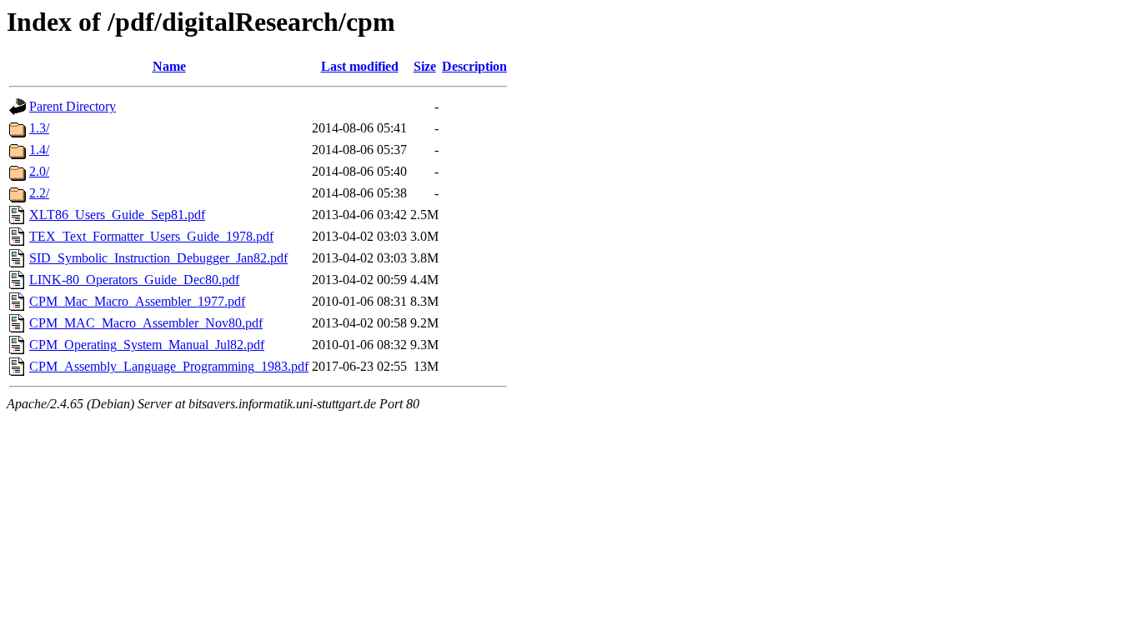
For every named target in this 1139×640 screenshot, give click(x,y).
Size (425, 66)
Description (474, 66)
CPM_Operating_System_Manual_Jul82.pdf (146, 345)
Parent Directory (72, 106)
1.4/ (39, 149)
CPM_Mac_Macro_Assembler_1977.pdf (137, 301)
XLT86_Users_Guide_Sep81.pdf (117, 215)
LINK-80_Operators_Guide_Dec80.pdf (134, 279)
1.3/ (39, 128)
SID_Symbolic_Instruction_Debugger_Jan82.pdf (158, 258)
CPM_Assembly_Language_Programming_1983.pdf (169, 366)
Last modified (360, 66)
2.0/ (39, 171)
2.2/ (39, 193)
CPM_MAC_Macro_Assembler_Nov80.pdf (146, 323)
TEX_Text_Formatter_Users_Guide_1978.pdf (151, 236)
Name (169, 66)
